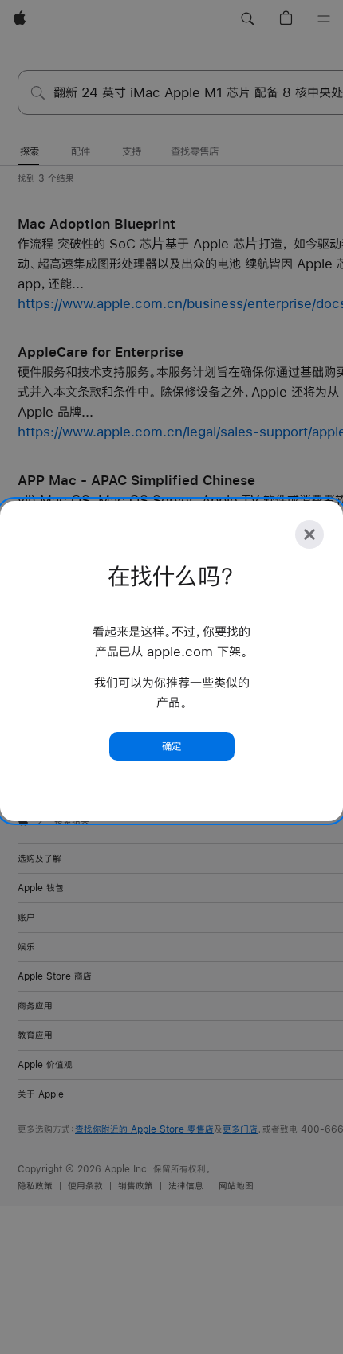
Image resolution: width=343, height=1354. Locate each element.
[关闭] (309, 534)
